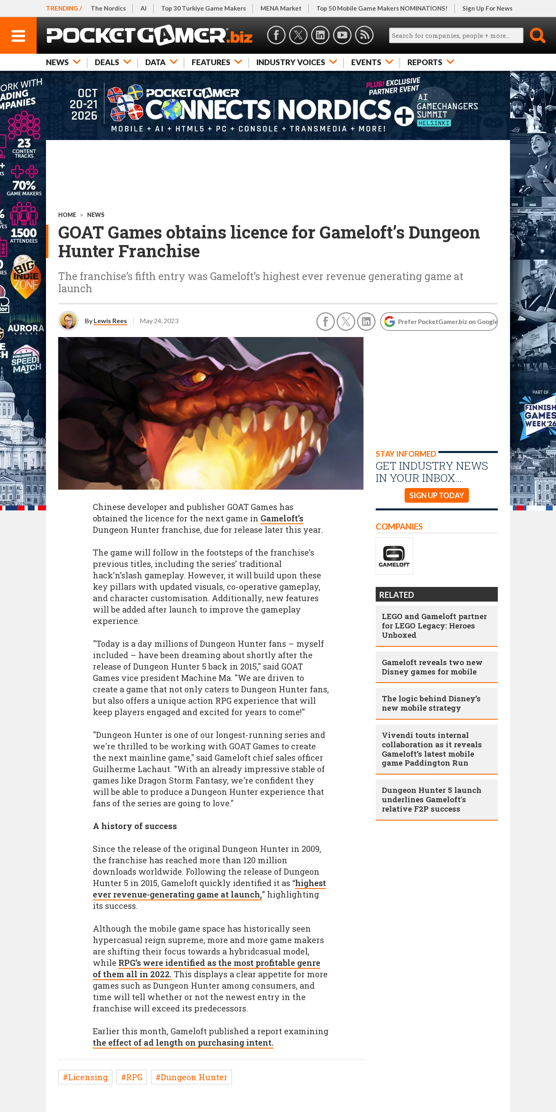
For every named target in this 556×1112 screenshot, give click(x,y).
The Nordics (108, 8)
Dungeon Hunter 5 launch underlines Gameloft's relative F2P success (432, 799)
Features (211, 62)
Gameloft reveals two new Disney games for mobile (432, 666)
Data (155, 62)
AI (143, 8)
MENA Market (281, 8)
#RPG (131, 1077)
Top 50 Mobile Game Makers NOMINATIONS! (382, 8)
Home (67, 214)
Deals (107, 62)
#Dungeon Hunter (191, 1077)
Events (366, 62)
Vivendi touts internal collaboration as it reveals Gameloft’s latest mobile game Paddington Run (432, 749)
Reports (424, 62)
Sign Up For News (487, 8)
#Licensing (85, 1077)
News (57, 62)
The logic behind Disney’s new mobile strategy (431, 703)
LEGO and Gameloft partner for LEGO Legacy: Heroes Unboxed (434, 625)
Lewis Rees (110, 320)
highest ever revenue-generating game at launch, (209, 889)
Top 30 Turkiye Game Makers (203, 8)
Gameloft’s (281, 518)
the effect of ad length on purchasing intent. (183, 1042)
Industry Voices (290, 62)
